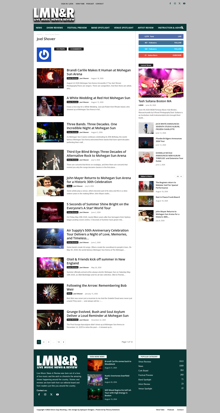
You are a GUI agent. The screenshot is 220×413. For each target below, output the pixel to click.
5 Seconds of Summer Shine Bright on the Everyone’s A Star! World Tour (98, 206)
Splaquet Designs (87, 410)
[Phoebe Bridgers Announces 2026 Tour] (146, 142)
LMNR (141, 105)
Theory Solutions (113, 410)
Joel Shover (84, 78)
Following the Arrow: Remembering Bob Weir (97, 287)
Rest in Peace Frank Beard (168, 197)
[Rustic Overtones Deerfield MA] (95, 380)
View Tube (80, 4)
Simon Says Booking (58, 410)
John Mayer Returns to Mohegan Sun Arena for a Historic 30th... (167, 214)
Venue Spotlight (123, 27)
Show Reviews (55, 27)
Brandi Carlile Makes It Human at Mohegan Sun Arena (99, 72)
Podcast (90, 4)
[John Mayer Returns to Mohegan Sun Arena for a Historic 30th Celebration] (50, 186)
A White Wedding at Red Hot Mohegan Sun (98, 98)
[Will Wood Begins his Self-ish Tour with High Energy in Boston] (95, 394)
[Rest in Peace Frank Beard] (146, 201)
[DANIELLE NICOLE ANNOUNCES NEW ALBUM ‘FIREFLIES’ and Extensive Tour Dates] (146, 157)
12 (59, 342)
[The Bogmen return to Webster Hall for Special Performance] (146, 186)
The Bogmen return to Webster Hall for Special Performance (167, 185)
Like (179, 36)
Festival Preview (77, 27)
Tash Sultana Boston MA (155, 101)
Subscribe (177, 55)
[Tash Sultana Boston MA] (161, 83)
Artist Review (146, 27)
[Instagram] (175, 3)
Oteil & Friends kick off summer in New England (96, 261)
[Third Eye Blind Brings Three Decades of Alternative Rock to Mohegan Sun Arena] (50, 160)
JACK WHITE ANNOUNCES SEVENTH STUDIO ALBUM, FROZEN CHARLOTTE (168, 126)
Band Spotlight (100, 27)
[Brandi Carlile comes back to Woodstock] (95, 365)
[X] (179, 3)
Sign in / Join (67, 4)
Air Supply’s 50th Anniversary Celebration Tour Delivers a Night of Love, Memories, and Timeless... (98, 234)
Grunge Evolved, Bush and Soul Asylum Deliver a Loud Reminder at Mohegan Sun (98, 314)
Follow (177, 43)
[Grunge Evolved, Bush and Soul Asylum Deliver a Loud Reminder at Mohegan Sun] (50, 320)
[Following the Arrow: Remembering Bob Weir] (50, 294)
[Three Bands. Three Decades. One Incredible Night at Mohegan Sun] (50, 132)
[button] (182, 27)
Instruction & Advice (170, 27)
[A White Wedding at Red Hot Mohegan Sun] (50, 106)
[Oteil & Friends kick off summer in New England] (50, 267)
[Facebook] (170, 3)
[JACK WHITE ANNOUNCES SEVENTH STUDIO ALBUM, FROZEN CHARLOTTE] (146, 128)
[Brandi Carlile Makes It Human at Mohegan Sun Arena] (50, 78)
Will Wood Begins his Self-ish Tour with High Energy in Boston (118, 393)
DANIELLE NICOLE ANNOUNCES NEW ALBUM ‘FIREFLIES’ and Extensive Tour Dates (169, 157)
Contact (99, 4)
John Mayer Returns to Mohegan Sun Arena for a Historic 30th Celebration (99, 180)
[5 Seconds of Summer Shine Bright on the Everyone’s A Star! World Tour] (50, 212)
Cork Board (143, 371)
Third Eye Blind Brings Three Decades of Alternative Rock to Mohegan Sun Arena (96, 154)
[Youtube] (184, 3)
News (39, 27)
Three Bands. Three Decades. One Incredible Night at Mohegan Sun (92, 126)
